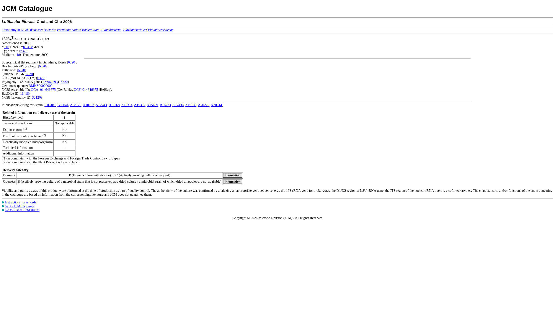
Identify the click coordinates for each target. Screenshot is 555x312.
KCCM (28, 47)
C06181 (50, 105)
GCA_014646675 (43, 89)
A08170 (75, 105)
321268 (37, 97)
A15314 (126, 105)
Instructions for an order (21, 202)
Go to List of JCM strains (22, 210)
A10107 (88, 105)
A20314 (216, 105)
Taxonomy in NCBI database (22, 30)
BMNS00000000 (40, 86)
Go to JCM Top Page (19, 206)
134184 (25, 93)
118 (17, 55)
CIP (6, 47)
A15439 (152, 105)
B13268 (114, 105)
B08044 (63, 105)
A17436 (178, 105)
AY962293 (50, 82)
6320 (23, 51)
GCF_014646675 (86, 89)
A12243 (101, 105)
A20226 (203, 105)
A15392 (139, 105)
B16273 (165, 105)
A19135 (190, 105)
